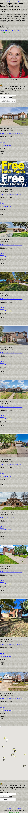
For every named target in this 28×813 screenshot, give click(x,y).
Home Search (19, 1)
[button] (24, 766)
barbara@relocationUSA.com (9, 30)
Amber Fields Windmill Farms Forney (11, 133)
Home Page (8, 1)
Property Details (2, 142)
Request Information (6, 145)
